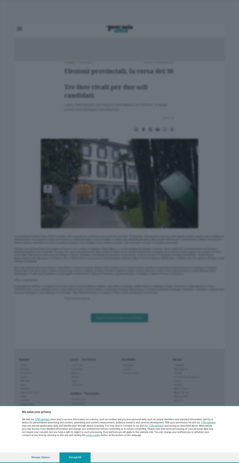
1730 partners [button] (42, 419)
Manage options (40, 457)
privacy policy (93, 435)
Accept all (75, 457)
